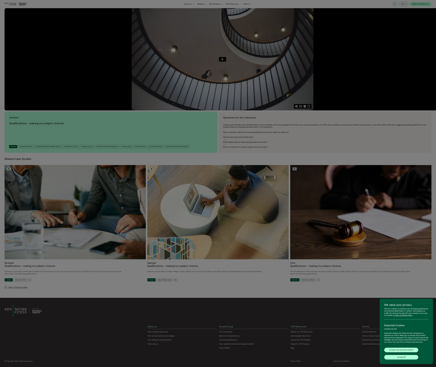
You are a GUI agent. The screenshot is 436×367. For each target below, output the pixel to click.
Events (246, 4)
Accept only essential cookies (401, 350)
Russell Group (214, 4)
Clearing (200, 4)
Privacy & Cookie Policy (402, 315)
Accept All (401, 357)
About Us (188, 4)
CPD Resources (232, 4)
